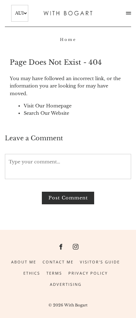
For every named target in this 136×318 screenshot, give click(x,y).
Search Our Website (46, 113)
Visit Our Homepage (47, 106)
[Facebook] (60, 246)
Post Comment (68, 198)
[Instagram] (75, 246)
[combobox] (19, 13)
